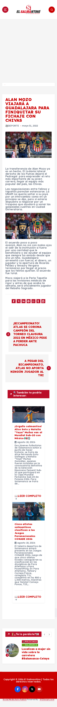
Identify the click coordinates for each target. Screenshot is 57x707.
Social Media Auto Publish (15, 699)
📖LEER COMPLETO (28, 496)
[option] (28, 650)
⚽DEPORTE (12, 125)
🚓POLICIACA (30, 641)
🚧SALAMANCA (30, 645)
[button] (44, 634)
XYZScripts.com (47, 699)
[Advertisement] (28, 49)
